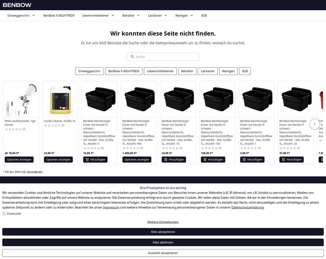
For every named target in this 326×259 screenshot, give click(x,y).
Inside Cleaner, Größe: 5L (60, 121)
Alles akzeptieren (163, 232)
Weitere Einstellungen (163, 222)
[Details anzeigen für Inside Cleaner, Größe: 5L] (60, 99)
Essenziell (14, 214)
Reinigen (228, 71)
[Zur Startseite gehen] (17, 5)
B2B (245, 71)
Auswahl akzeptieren (163, 253)
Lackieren (208, 71)
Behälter (187, 71)
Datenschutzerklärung (247, 207)
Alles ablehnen (163, 242)
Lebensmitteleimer (160, 71)
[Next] (314, 124)
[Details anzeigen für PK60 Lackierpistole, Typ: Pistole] (21, 99)
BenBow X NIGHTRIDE (123, 71)
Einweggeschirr (89, 71)
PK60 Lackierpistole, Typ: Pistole (20, 122)
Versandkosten (34, 171)
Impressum (111, 207)
